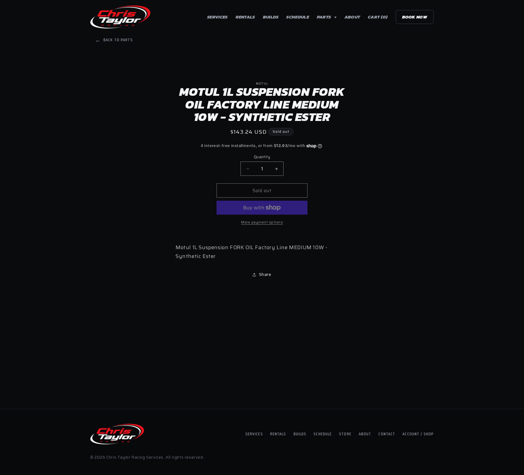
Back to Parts (114, 39)
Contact (386, 433)
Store (345, 433)
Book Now (414, 16)
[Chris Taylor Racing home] (120, 16)
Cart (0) (378, 16)
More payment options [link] (262, 222)
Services (217, 16)
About (352, 16)
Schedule (297, 16)
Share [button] (265, 274)
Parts (324, 16)
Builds (271, 16)
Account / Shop (418, 433)
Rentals (245, 16)
